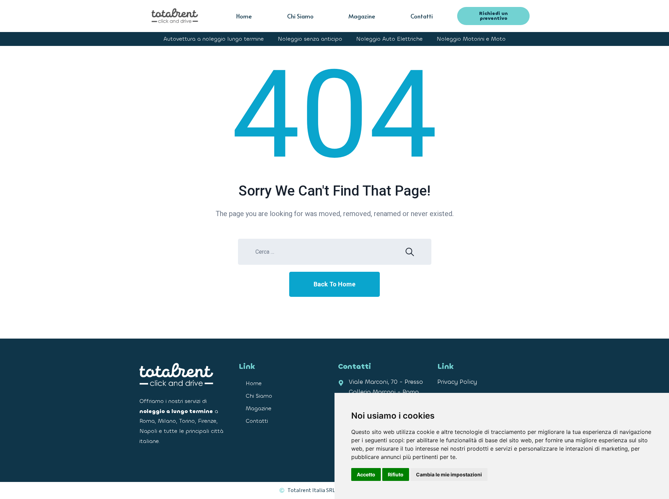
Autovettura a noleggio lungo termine (213, 38)
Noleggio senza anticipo (310, 38)
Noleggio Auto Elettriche (389, 38)
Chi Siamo (300, 16)
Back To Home (334, 284)
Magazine (361, 16)
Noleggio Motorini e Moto (471, 38)
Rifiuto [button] (395, 474)
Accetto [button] (366, 474)
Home (244, 16)
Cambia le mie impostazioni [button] (449, 474)
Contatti (421, 16)
